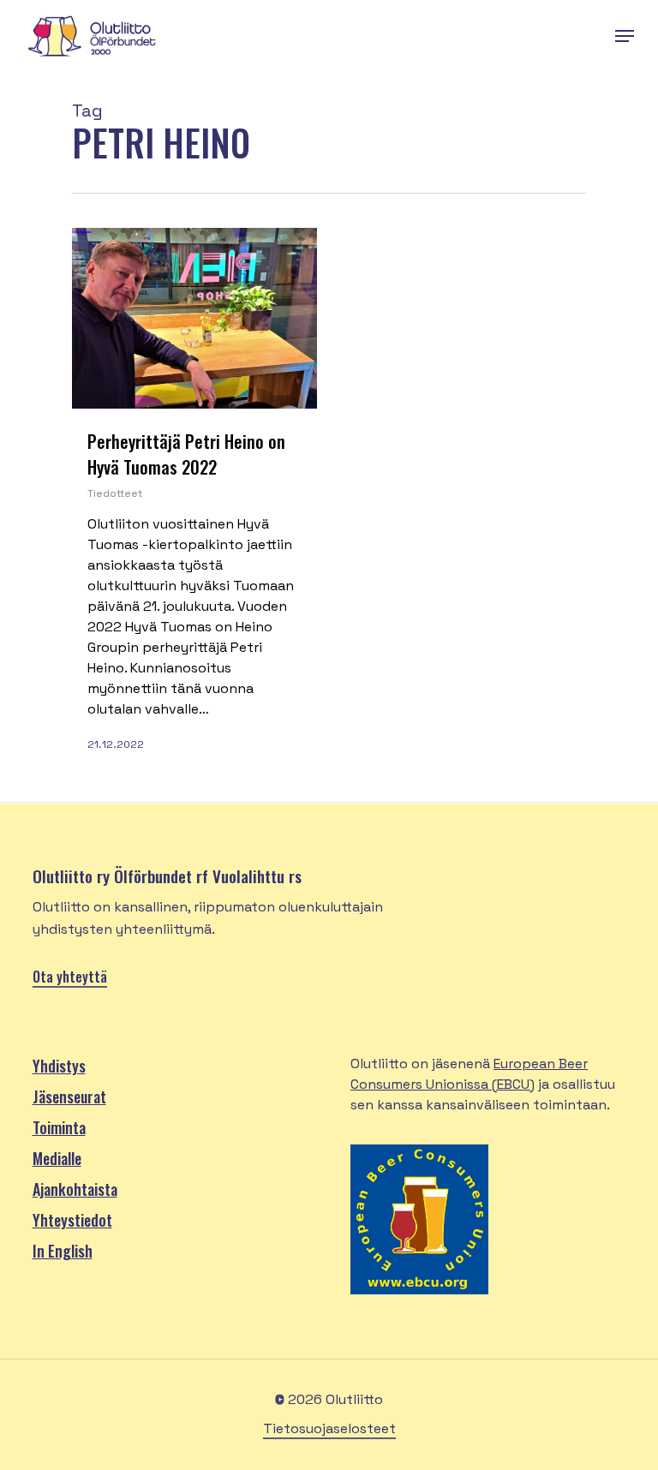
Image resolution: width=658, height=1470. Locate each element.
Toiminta (59, 1127)
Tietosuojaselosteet (329, 1428)
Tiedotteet (114, 493)
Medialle (57, 1158)
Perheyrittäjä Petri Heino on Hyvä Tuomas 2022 (186, 454)
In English (63, 1251)
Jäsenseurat (69, 1096)
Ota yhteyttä (70, 976)
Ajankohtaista (75, 1189)
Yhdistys (59, 1066)
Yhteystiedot (72, 1220)
